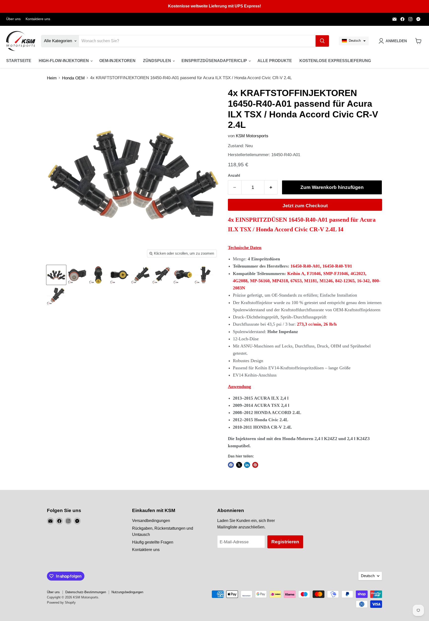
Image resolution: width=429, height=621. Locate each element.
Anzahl (234, 175)
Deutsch (368, 576)
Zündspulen (157, 61)
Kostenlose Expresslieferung (335, 61)
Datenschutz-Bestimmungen (85, 592)
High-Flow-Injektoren (64, 61)
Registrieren (285, 541)
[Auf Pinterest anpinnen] (255, 465)
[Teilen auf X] (239, 465)
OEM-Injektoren (117, 61)
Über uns (13, 19)
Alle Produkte (274, 61)
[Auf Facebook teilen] (231, 465)
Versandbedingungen (151, 520)
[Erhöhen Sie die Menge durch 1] (271, 187)
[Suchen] (322, 41)
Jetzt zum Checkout (305, 205)
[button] (354, 40)
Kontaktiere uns (38, 19)
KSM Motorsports (252, 136)
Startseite (18, 61)
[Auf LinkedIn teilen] (247, 465)
